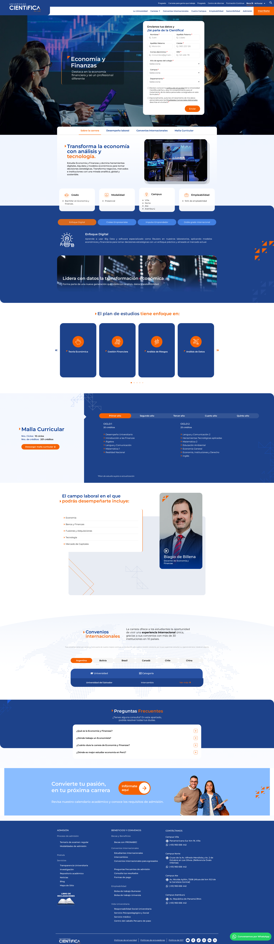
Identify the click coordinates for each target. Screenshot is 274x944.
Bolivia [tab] (103, 660)
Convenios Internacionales (176, 11)
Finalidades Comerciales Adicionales (182, 100)
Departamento (157, 79)
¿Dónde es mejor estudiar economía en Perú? (101, 752)
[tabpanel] (179, 440)
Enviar (192, 108)
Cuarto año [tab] (211, 415)
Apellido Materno (157, 43)
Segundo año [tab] (147, 415)
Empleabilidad (216, 11)
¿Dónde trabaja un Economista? (93, 738)
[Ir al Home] (70, 941)
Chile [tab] (167, 660)
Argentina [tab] (81, 660)
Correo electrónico (158, 52)
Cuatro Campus (198, 11)
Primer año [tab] (115, 415)
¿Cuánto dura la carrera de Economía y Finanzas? (103, 745)
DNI (179, 52)
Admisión (247, 11)
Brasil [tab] (124, 660)
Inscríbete (264, 11)
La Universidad (140, 11)
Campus (154, 70)
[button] (271, 3)
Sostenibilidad (233, 11)
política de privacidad (175, 88)
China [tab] (189, 660)
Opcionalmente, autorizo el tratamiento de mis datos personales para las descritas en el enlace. (174, 100)
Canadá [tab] (146, 660)
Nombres (154, 34)
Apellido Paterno (184, 34)
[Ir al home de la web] (25, 7)
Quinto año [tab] (243, 415)
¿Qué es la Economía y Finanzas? (94, 731)
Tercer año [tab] (179, 415)
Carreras (154, 11)
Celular (180, 43)
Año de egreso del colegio (161, 61)
